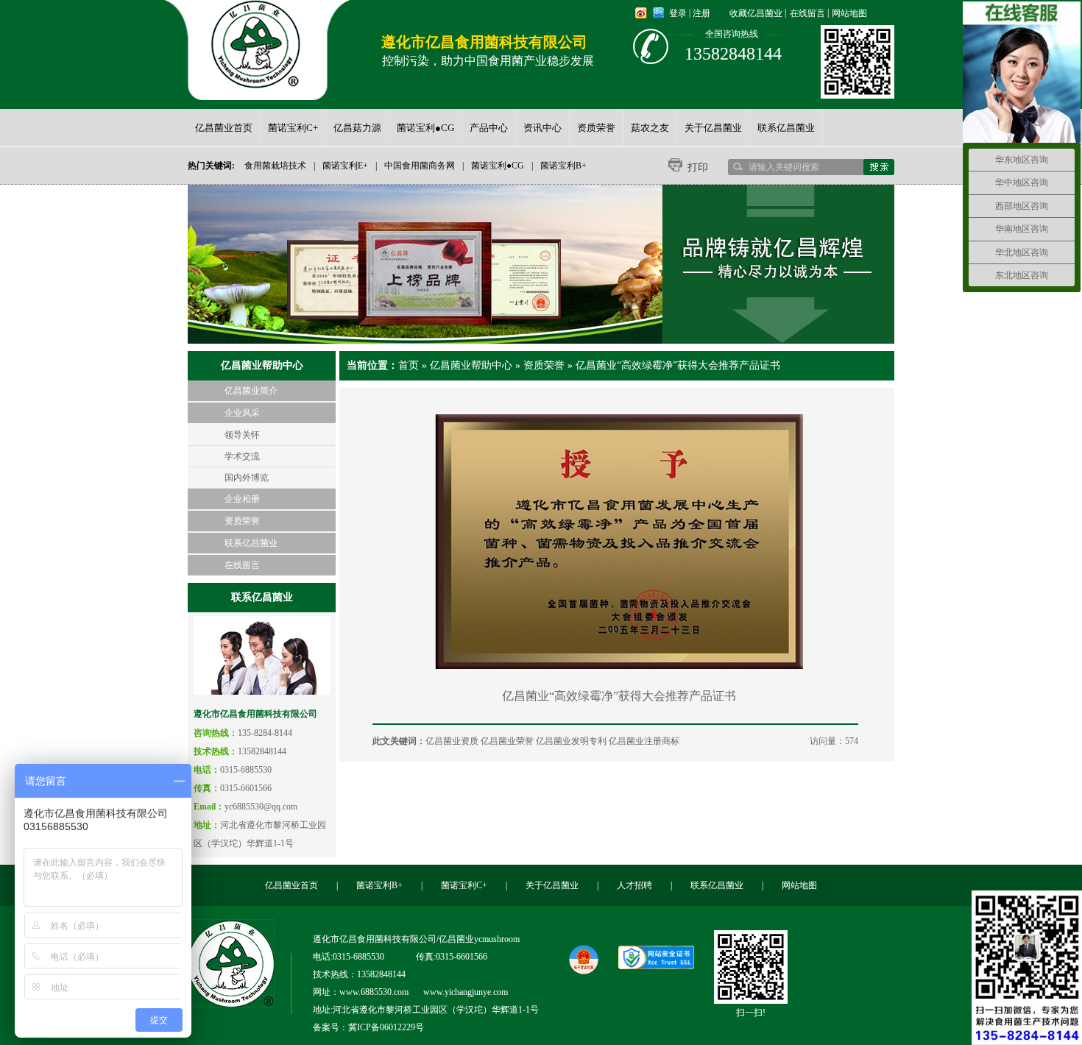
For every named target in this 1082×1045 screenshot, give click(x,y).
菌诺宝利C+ (464, 885)
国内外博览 (246, 477)
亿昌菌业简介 (250, 391)
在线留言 (807, 13)
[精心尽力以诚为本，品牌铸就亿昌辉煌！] (541, 264)
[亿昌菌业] (255, 44)
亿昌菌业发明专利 (571, 741)
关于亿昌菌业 (552, 885)
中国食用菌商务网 (419, 165)
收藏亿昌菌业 (755, 13)
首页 (408, 365)
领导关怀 (242, 435)
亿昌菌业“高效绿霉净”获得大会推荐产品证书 (678, 365)
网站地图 (849, 13)
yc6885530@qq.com (260, 806)
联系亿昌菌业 (250, 543)
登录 (678, 13)
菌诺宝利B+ (563, 165)
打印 (697, 167)
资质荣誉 (242, 521)
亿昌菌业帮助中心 (471, 365)
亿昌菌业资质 (451, 741)
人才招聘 (634, 885)
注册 (701, 13)
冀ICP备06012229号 (386, 1027)
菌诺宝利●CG (497, 165)
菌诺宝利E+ (345, 165)
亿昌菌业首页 (291, 885)
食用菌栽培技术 (275, 165)
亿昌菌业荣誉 (507, 741)
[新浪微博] (641, 13)
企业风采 (242, 413)
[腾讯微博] (658, 13)
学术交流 (242, 456)
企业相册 (242, 499)
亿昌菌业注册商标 (644, 741)
